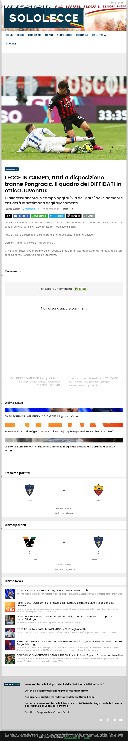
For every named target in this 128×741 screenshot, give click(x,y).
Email (91, 215)
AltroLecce (64, 35)
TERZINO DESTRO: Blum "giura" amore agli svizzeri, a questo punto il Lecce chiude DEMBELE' (59, 431)
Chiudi (87, 737)
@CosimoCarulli (32, 209)
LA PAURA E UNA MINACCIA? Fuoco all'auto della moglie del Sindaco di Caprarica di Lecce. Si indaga (66, 618)
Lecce (20, 35)
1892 (11, 428)
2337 (11, 413)
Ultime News (14, 581)
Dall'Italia (99, 35)
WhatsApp (40, 215)
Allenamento (11, 169)
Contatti (12, 43)
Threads (75, 215)
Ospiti (49, 35)
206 (10, 444)
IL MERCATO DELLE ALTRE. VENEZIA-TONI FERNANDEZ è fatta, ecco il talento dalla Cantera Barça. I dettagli (69, 643)
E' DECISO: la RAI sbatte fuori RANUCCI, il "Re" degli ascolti (51, 629)
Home (9, 35)
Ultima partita (15, 525)
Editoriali (34, 35)
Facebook (23, 215)
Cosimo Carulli (13, 209)
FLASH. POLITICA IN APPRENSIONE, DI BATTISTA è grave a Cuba (41, 416)
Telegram (58, 215)
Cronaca (82, 35)
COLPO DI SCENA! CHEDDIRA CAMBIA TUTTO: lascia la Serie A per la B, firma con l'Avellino (69, 655)
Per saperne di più (72, 737)
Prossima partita (17, 473)
